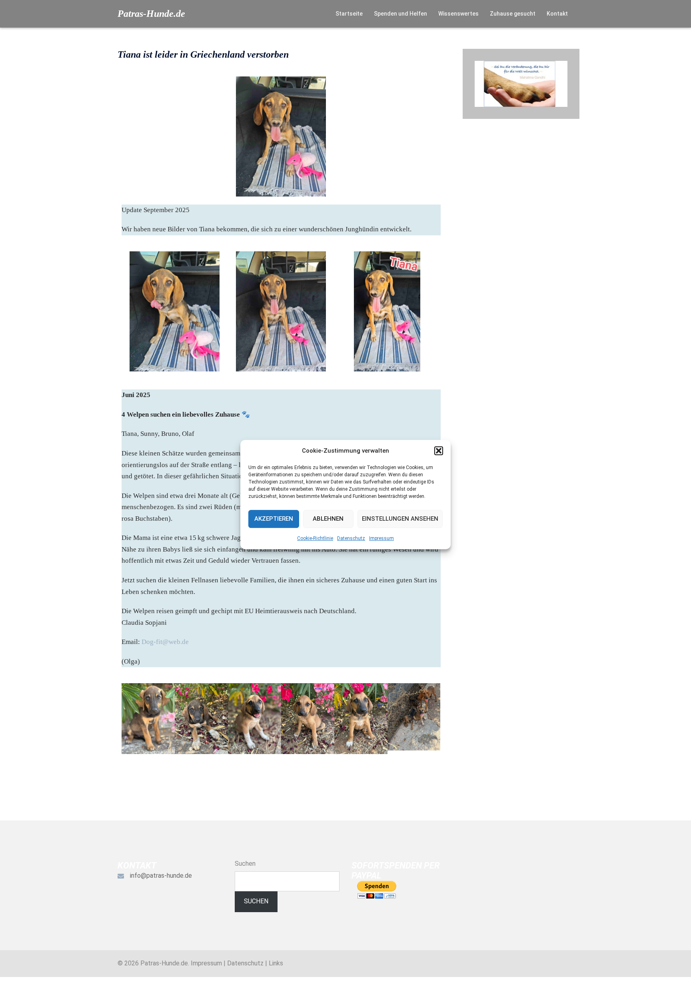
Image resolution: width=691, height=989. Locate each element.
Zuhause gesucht (512, 13)
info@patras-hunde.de (161, 875)
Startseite (349, 13)
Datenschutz (351, 538)
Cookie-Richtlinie (315, 538)
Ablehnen (328, 518)
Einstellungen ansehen (400, 518)
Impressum (381, 538)
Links (276, 963)
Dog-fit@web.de (165, 642)
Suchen (245, 863)
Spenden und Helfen (400, 13)
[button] (439, 451)
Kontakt (557, 13)
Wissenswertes (458, 13)
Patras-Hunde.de (151, 13)
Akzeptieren (273, 518)
